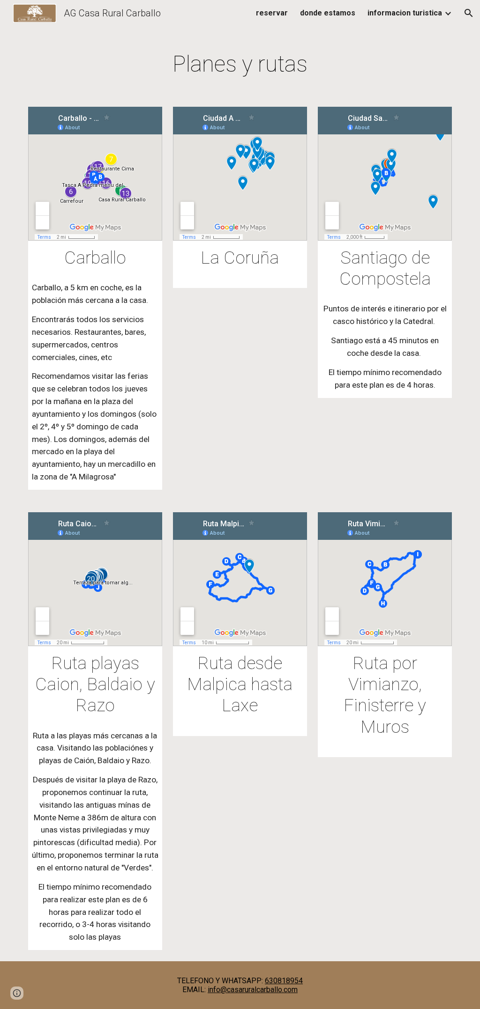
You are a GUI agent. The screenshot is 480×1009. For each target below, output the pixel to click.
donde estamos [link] (327, 12)
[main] (240, 61)
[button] (469, 13)
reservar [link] (272, 12)
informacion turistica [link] (405, 12)
